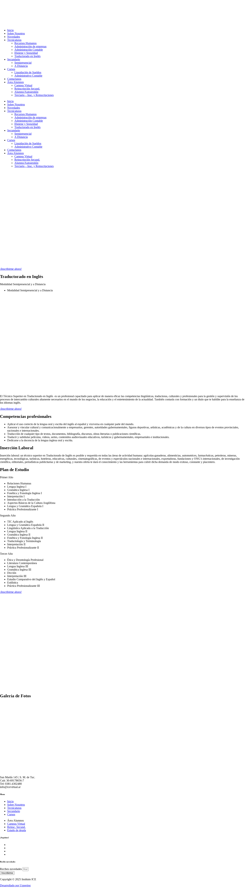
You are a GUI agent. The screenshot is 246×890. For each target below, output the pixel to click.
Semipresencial (23, 62)
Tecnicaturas (14, 39)
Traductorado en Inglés (27, 56)
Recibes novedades (11, 869)
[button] (123, 477)
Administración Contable (28, 49)
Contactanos (14, 78)
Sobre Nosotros (16, 33)
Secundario (13, 59)
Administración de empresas (30, 46)
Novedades (13, 36)
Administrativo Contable (28, 75)
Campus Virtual (23, 85)
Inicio (10, 30)
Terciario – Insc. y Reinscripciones (34, 95)
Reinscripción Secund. (27, 88)
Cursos (11, 69)
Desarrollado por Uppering (15, 885)
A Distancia (21, 65)
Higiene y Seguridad (26, 52)
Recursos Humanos (25, 43)
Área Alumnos (15, 82)
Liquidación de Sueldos (27, 72)
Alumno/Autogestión (26, 91)
